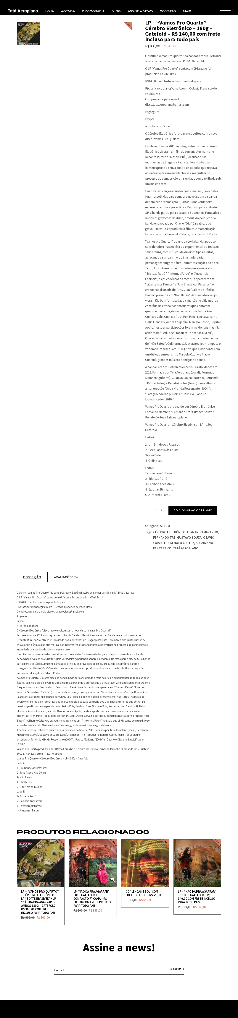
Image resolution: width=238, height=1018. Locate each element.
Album (165, 526)
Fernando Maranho (202, 532)
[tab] (32, 577)
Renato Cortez (182, 543)
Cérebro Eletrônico (169, 532)
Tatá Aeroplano (185, 548)
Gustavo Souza (189, 537)
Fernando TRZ (164, 537)
